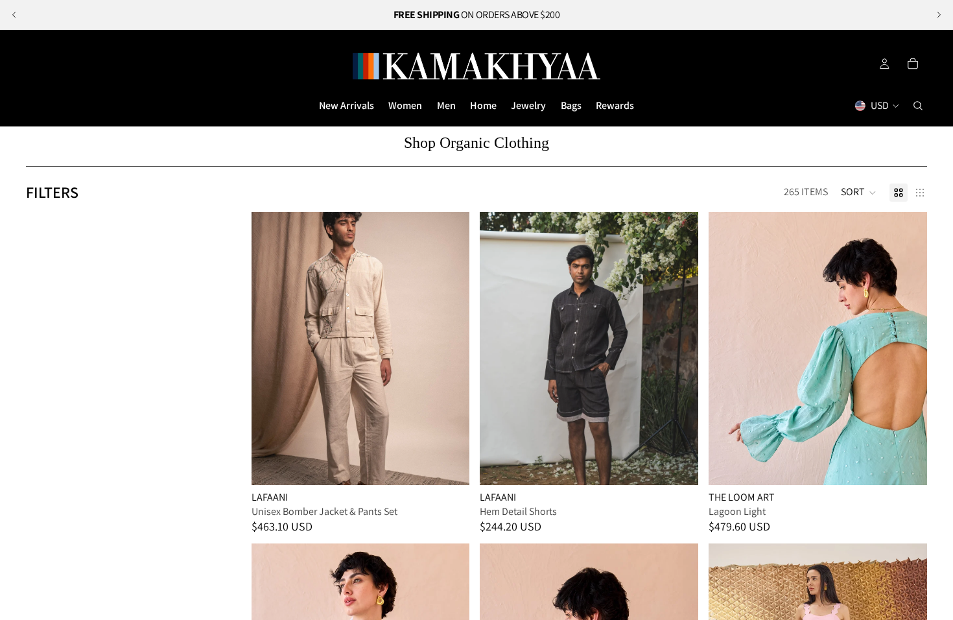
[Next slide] (938, 15)
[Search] (918, 105)
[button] (859, 192)
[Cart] (913, 63)
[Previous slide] (14, 15)
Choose (461, 464)
